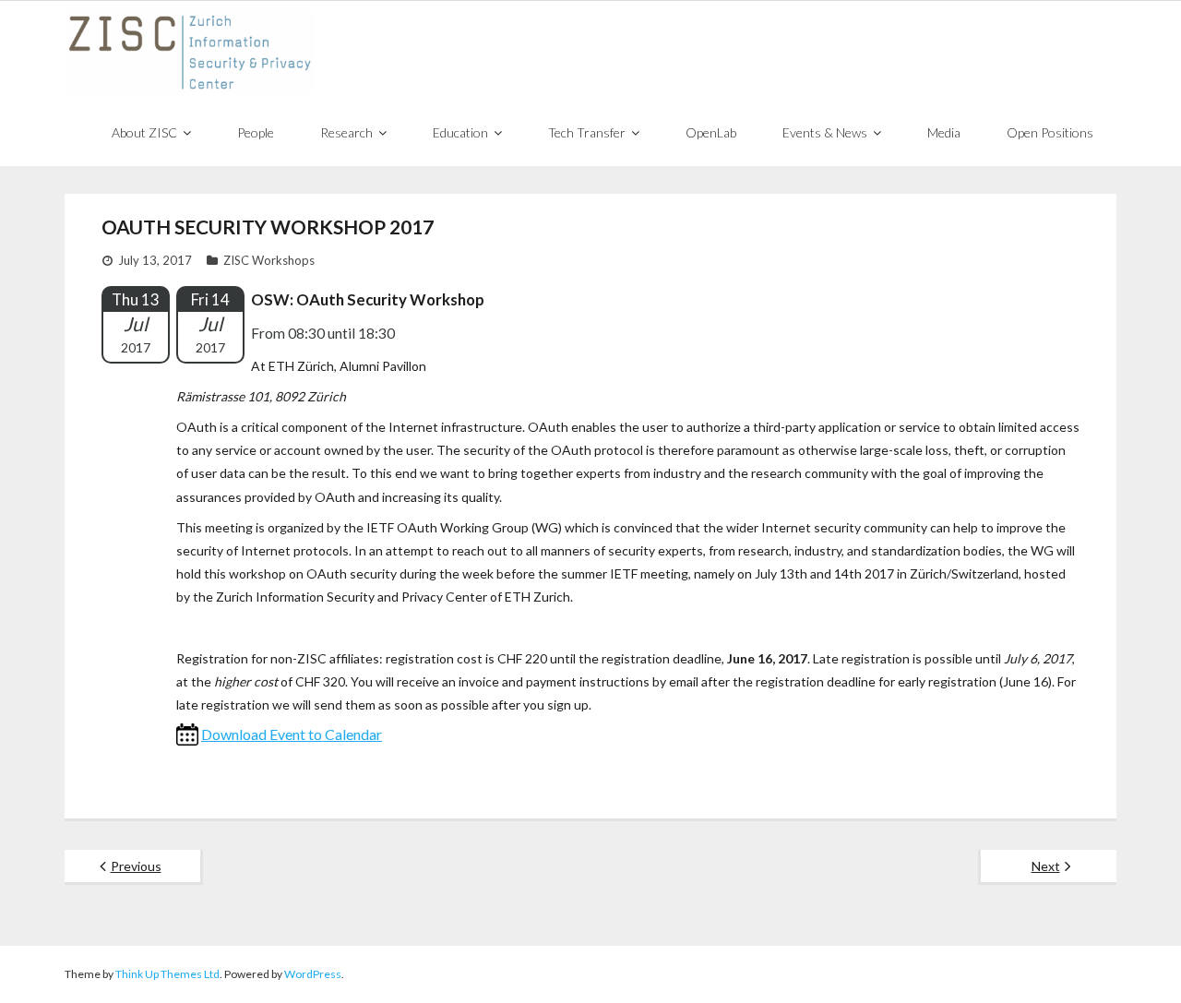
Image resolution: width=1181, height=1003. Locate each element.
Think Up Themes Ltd (167, 974)
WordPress (312, 974)
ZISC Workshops (269, 260)
